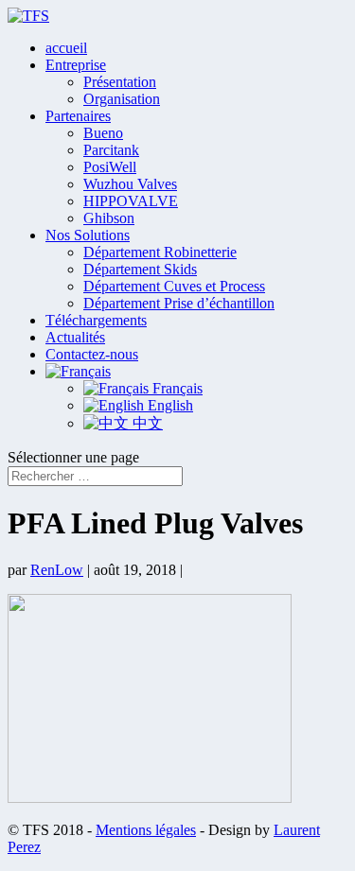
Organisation (121, 99)
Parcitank (111, 150)
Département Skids (140, 269)
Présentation (119, 82)
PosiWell (109, 167)
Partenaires (78, 116)
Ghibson (108, 218)
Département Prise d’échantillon (179, 303)
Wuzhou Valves (130, 184)
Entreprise (75, 65)
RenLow (56, 570)
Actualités (75, 337)
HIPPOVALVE (130, 201)
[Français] (78, 371)
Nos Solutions (87, 235)
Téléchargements (96, 320)
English (168, 405)
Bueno (103, 133)
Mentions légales (146, 830)
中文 (146, 423)
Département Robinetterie (160, 252)
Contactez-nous (91, 354)
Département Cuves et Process (174, 286)
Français (176, 388)
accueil (66, 48)
